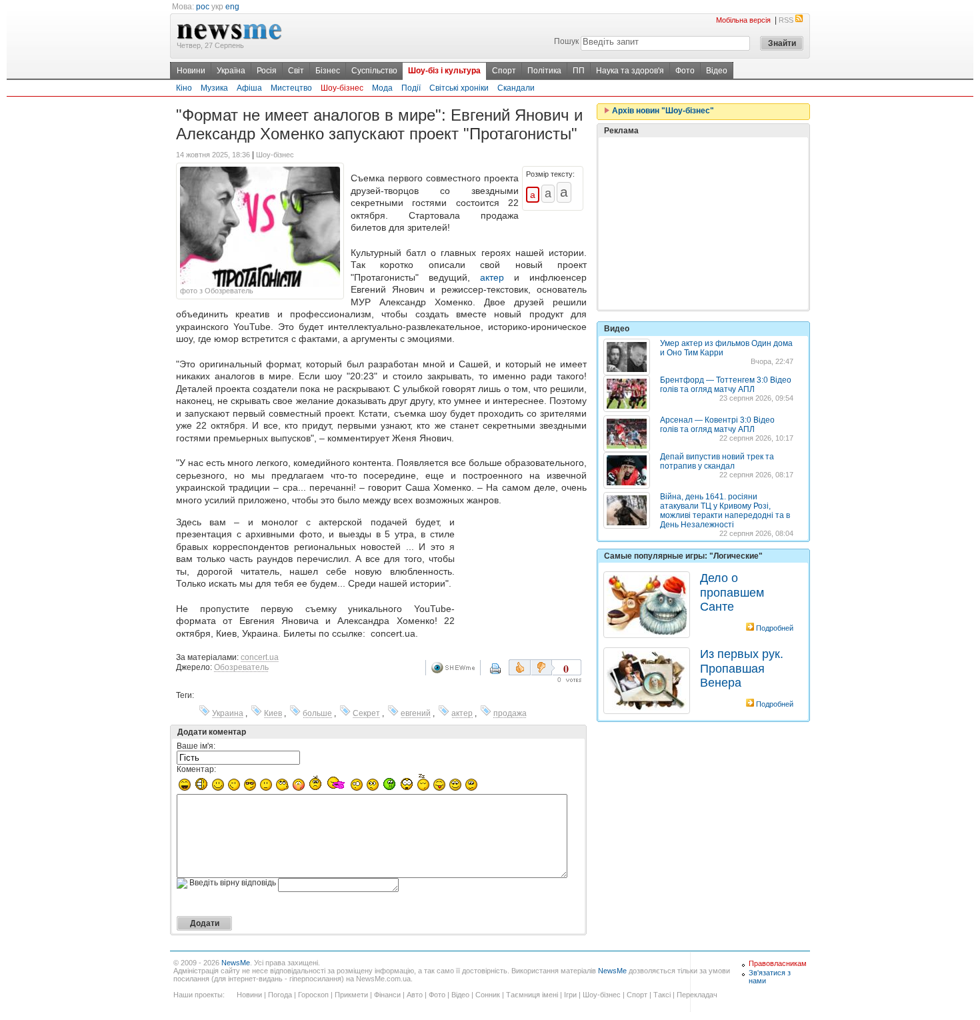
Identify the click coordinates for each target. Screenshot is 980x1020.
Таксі (662, 995)
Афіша (249, 88)
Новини (191, 70)
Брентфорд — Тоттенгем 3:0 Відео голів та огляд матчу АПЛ (725, 384)
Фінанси (387, 995)
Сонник (487, 995)
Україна (231, 70)
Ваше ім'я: (196, 746)
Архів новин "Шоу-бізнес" (662, 110)
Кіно (184, 88)
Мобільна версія (743, 20)
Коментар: (196, 769)
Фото (685, 70)
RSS (786, 20)
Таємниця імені (532, 995)
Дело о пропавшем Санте (732, 592)
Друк (504, 673)
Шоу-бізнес (342, 88)
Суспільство (374, 70)
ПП (579, 70)
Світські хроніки (459, 88)
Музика (214, 88)
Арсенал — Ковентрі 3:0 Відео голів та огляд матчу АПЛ (717, 424)
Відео (716, 70)
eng (232, 6)
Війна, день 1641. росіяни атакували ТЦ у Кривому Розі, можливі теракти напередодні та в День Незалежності (725, 510)
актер (492, 277)
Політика (544, 70)
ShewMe (455, 667)
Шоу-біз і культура (444, 70)
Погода (280, 995)
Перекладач (697, 995)
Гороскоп (313, 995)
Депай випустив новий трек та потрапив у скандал (717, 461)
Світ (296, 70)
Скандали (516, 88)
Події (411, 88)
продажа (510, 713)
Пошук (566, 41)
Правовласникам (778, 963)
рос (202, 6)
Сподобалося (520, 667)
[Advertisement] (523, 568)
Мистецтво (291, 88)
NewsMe (235, 963)
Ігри (570, 995)
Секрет (366, 713)
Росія (267, 70)
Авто (415, 995)
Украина (227, 713)
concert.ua (260, 657)
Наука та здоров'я (630, 70)
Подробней (774, 628)
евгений (416, 713)
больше (317, 713)
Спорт (504, 70)
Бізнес (327, 70)
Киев (273, 713)
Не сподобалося (543, 667)
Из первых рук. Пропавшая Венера (741, 668)
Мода (382, 88)
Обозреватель (241, 667)
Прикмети (351, 995)
